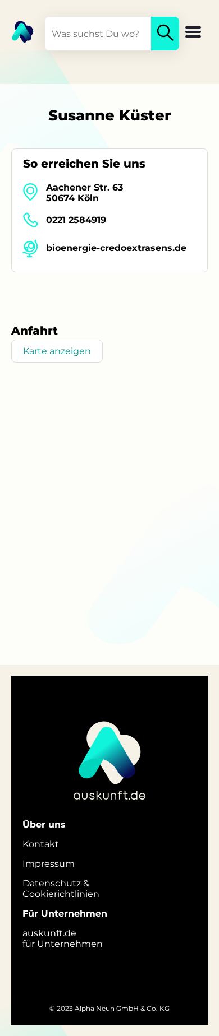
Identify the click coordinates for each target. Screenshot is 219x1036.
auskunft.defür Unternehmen (62, 938)
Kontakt (40, 844)
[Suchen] (165, 33)
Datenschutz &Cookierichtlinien (60, 888)
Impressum (48, 863)
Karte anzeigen (57, 351)
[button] (193, 33)
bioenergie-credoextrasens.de (116, 248)
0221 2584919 (76, 220)
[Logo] (17, 30)
